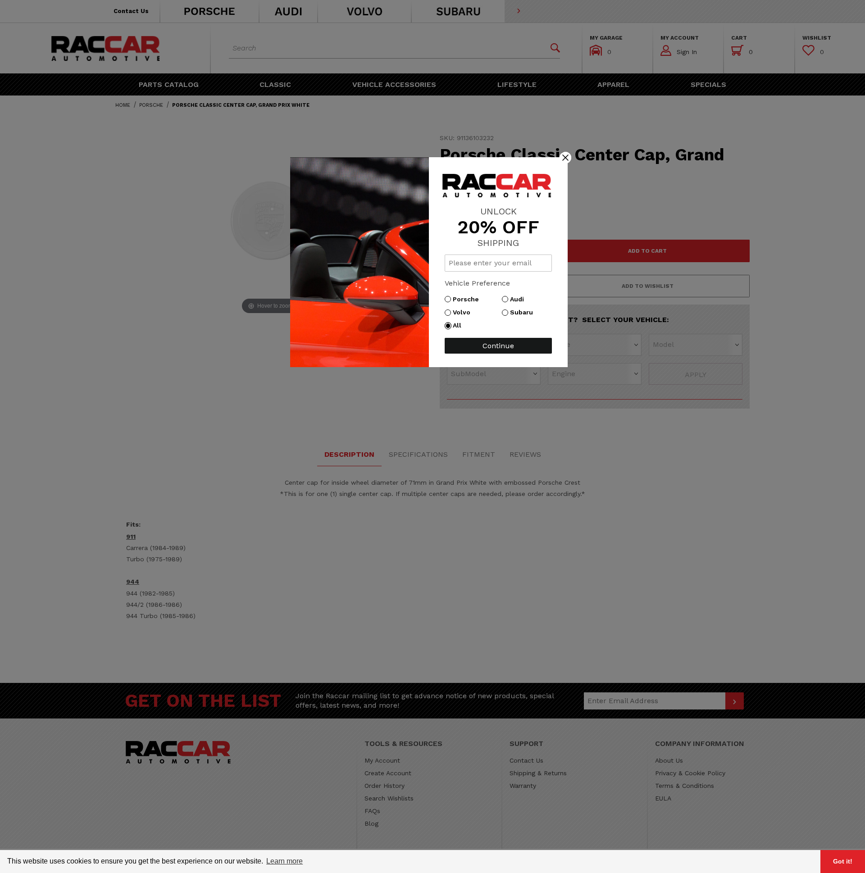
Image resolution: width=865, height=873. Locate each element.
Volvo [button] (463, 312)
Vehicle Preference (477, 283)
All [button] (459, 325)
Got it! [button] (842, 861)
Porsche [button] (468, 299)
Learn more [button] (284, 861)
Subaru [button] (523, 312)
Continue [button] (498, 345)
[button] (565, 157)
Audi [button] (519, 299)
